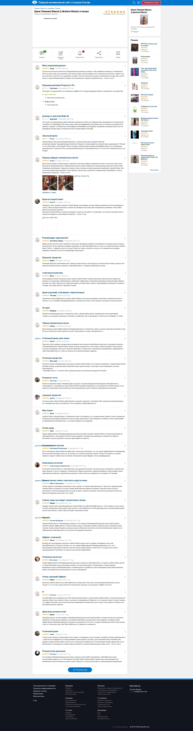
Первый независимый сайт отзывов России (64, 2)
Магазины (101, 686)
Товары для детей (104, 694)
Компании (68, 698)
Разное (135, 32)
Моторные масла (104, 719)
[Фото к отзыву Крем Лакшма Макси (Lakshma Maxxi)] (49, 182)
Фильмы (68, 712)
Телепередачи (70, 715)
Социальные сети (104, 704)
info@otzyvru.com (141, 691)
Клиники (68, 688)
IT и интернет (102, 698)
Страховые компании (72, 706)
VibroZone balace (147, 95)
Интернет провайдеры (105, 702)
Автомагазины (103, 717)
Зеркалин (144, 83)
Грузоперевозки (71, 700)
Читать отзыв (109, 78)
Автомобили (102, 710)
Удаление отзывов (40, 691)
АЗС (99, 712)
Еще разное (154, 170)
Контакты (135, 686)
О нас (35, 700)
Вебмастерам (38, 694)
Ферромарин (145, 56)
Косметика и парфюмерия (107, 692)
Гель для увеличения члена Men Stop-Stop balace (149, 70)
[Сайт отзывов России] (35, 2)
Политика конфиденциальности (44, 688)
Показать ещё (81, 670)
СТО (99, 715)
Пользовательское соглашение (44, 686)
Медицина (69, 686)
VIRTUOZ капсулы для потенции (149, 44)
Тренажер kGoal (147, 131)
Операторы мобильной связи (75, 704)
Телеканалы (69, 717)
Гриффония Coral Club (149, 106)
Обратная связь (38, 696)
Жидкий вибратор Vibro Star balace (149, 119)
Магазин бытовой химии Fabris (147, 144)
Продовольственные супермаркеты (110, 688)
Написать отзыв (152, 3)
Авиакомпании (70, 702)
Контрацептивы (70, 694)
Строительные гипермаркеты (108, 690)
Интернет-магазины (104, 700)
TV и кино (68, 710)
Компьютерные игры (105, 706)
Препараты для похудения (74, 692)
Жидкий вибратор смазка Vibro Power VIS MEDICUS (149, 157)
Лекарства (69, 690)
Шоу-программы (71, 719)
